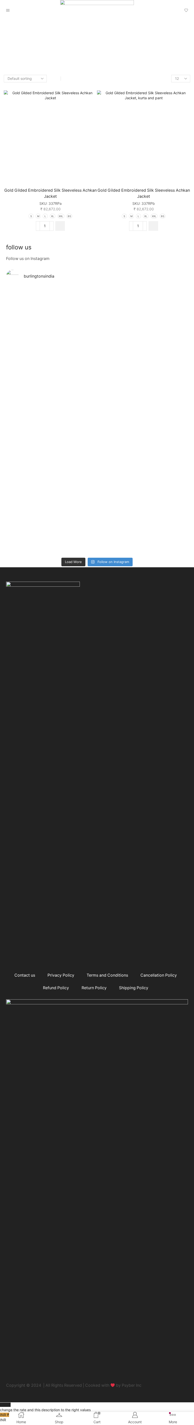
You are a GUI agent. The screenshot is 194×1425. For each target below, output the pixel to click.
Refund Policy (56, 987)
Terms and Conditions (107, 975)
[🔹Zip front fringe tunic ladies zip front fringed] (143, 311)
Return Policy (94, 987)
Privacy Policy (60, 975)
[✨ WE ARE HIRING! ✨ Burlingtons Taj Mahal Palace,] (51, 362)
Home (11, 48)
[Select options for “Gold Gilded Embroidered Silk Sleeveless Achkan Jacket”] (60, 226)
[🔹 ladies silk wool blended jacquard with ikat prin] (143, 436)
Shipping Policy (133, 987)
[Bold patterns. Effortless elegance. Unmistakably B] (143, 372)
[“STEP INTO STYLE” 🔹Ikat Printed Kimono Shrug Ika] (51, 510)
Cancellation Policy (158, 975)
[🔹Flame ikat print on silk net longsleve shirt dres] (143, 498)
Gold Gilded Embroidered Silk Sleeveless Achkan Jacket (50, 193)
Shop (24, 48)
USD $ (45, 1407)
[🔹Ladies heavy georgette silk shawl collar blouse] (51, 313)
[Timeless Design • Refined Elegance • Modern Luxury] (51, 434)
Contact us (24, 975)
